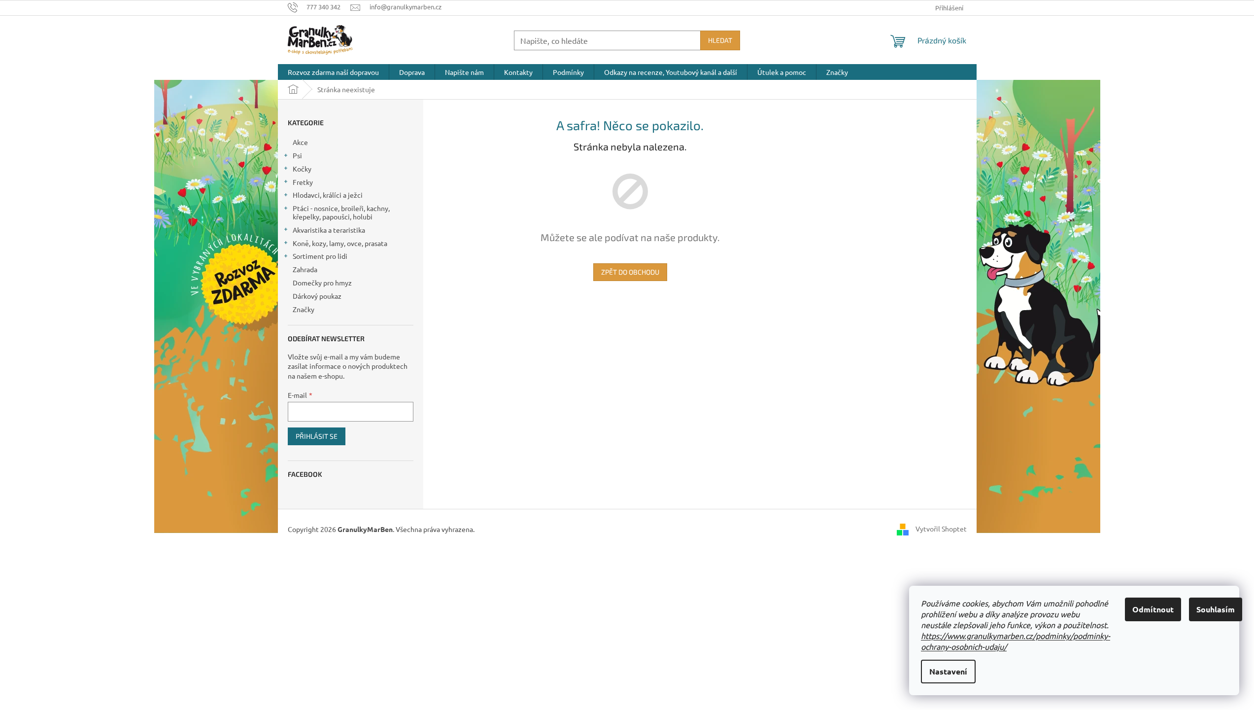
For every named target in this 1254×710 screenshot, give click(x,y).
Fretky (303, 182)
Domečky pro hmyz (322, 282)
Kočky (302, 168)
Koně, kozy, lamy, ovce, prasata (340, 243)
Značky (303, 309)
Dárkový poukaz (317, 295)
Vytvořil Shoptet (941, 528)
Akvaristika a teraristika (329, 229)
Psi (297, 155)
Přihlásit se (317, 436)
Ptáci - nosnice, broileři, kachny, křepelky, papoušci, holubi (341, 212)
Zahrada (305, 269)
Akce (300, 142)
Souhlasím (1215, 609)
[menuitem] (333, 72)
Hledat (720, 40)
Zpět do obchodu (630, 272)
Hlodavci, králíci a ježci (328, 194)
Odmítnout (1153, 609)
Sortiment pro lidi (320, 255)
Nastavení (948, 671)
